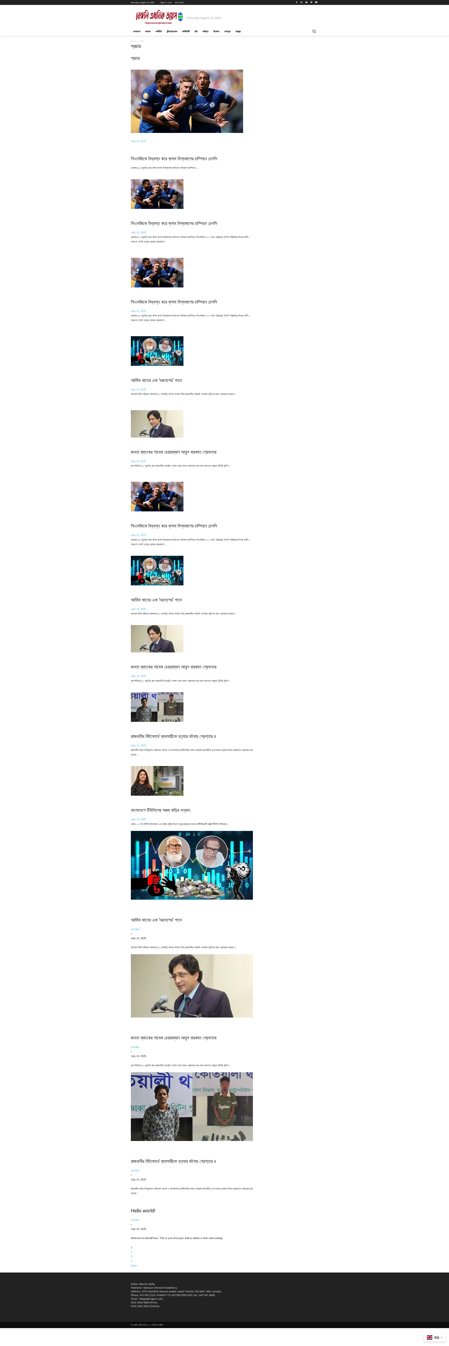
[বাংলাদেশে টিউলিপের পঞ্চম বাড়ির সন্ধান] (157, 794)
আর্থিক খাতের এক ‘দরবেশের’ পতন (156, 380)
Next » (134, 1265)
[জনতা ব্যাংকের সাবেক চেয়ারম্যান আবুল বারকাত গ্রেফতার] (157, 436)
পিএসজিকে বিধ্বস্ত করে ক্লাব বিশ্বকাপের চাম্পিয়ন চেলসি (174, 159)
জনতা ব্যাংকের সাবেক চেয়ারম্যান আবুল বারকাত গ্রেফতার (173, 452)
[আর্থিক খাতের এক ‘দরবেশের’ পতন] (157, 364)
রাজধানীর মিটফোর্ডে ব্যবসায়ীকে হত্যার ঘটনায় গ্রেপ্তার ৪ (173, 736)
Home (134, 40)
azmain (135, 929)
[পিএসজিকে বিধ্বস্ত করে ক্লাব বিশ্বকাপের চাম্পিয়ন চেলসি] (157, 207)
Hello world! (143, 1211)
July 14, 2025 (138, 141)
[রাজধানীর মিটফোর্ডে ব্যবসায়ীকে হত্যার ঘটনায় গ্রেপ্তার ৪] (157, 720)
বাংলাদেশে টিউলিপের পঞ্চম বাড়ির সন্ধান (160, 810)
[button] (314, 31)
